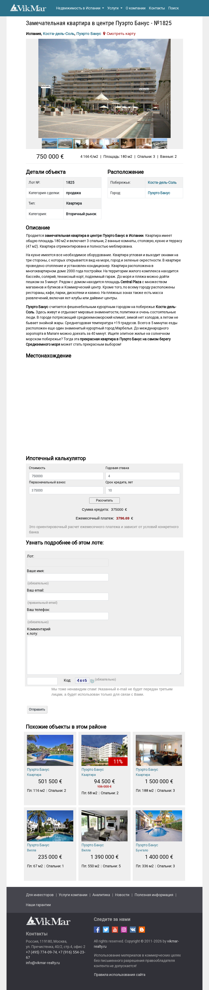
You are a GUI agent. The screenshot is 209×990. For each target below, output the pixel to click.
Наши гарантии (38, 905)
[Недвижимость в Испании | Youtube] (115, 930)
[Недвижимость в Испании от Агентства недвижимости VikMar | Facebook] (97, 930)
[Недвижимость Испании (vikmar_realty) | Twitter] (106, 930)
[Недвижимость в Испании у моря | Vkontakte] (133, 930)
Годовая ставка (117, 468)
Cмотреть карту (121, 33)
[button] (179, 42)
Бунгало (142, 850)
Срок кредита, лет (119, 482)
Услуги (113, 8)
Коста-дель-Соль (58, 33)
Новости (122, 895)
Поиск (173, 8)
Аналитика (101, 895)
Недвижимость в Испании (78, 8)
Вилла (31, 850)
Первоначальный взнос (47, 482)
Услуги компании (73, 895)
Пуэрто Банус (88, 33)
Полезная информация (154, 895)
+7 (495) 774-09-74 (41, 952)
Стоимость (37, 468)
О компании (136, 8)
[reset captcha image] (91, 682)
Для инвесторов (40, 895)
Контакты (157, 8)
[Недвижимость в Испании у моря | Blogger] (142, 930)
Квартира (34, 775)
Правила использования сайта (119, 975)
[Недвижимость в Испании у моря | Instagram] (124, 930)
